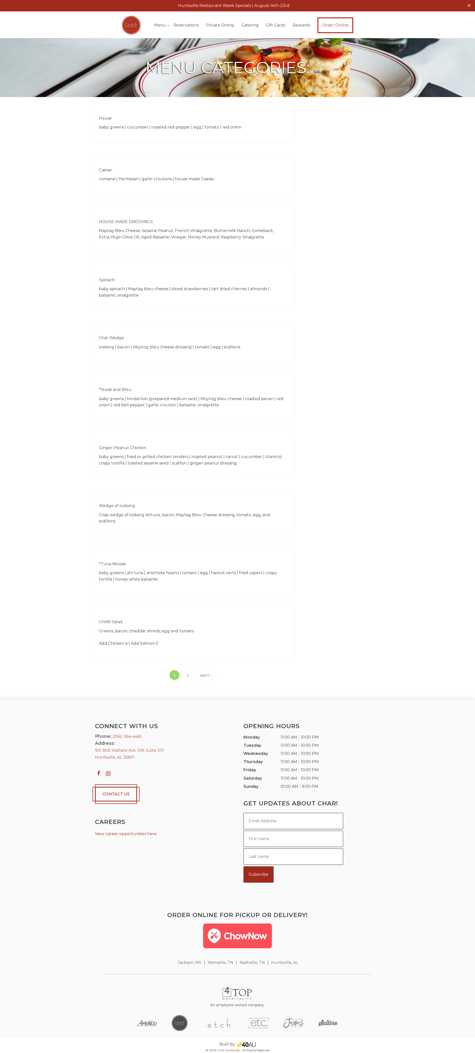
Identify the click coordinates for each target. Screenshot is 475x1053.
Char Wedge (111, 337)
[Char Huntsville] (131, 25)
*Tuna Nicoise (112, 564)
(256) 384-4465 (127, 736)
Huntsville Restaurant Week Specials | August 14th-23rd (233, 5)
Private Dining (220, 25)
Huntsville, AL (284, 962)
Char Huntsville (228, 1050)
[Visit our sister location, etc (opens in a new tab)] (259, 1022)
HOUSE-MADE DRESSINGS (126, 221)
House (105, 118)
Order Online (335, 25)
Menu (160, 25)
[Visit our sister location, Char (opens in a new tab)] (180, 1022)
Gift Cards (275, 25)
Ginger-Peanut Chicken (122, 447)
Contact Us (116, 794)
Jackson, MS (189, 962)
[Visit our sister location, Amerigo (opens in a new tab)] (147, 1023)
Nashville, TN (252, 962)
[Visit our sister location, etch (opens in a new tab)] (218, 1022)
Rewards (301, 25)
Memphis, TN (220, 962)
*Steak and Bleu (115, 389)
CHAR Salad (110, 621)
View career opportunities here (126, 833)
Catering (250, 25)
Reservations (186, 25)
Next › (206, 675)
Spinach (107, 280)
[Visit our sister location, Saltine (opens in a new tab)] (328, 1022)
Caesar (105, 170)
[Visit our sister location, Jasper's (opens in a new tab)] (293, 1022)
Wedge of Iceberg (117, 505)
